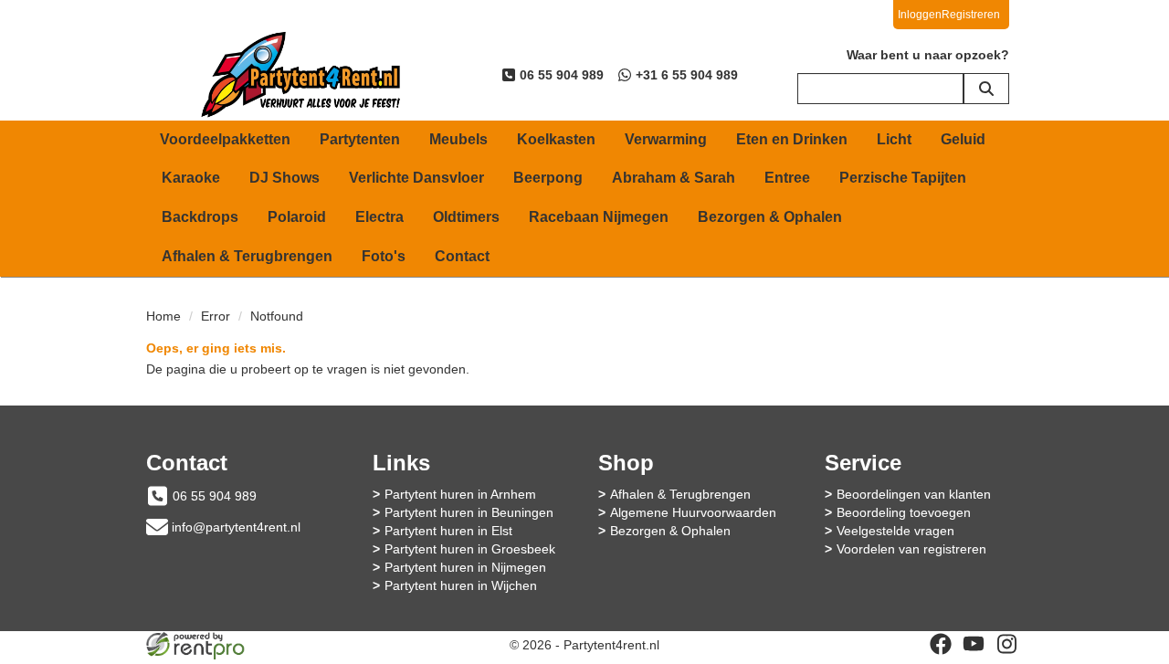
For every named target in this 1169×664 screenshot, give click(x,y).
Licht (894, 139)
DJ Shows (284, 177)
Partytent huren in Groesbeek (469, 549)
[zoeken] (986, 88)
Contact (462, 256)
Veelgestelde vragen (895, 530)
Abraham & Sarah (673, 177)
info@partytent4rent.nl (236, 527)
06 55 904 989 (215, 496)
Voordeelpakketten (225, 139)
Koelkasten (556, 139)
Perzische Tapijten (902, 177)
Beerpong (548, 177)
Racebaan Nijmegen (599, 217)
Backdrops (200, 217)
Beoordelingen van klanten (914, 494)
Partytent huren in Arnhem (460, 494)
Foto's (383, 256)
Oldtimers (466, 217)
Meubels (458, 139)
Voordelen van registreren (911, 549)
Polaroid (297, 217)
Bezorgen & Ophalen (770, 217)
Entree (787, 177)
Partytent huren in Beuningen (468, 512)
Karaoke (191, 177)
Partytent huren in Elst (448, 530)
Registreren (971, 14)
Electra (379, 217)
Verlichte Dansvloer (416, 177)
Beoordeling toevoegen (904, 512)
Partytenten (360, 139)
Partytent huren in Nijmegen (465, 567)
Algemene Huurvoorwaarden (693, 512)
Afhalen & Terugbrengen (247, 256)
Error (215, 316)
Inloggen (920, 14)
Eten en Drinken (792, 139)
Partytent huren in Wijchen (460, 585)
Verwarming (666, 139)
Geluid (963, 139)
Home (163, 316)
